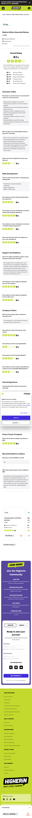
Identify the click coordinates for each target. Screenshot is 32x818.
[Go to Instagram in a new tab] (7, 799)
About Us (6, 767)
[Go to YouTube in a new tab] (14, 799)
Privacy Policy (7, 756)
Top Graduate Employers (10, 709)
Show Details (23, 413)
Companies (7, 702)
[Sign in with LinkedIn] (16, 667)
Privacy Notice (22, 680)
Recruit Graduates (8, 739)
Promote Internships (9, 733)
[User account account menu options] (29, 8)
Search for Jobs (8, 696)
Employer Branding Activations (12, 745)
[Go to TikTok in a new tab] (10, 799)
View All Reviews (9, 814)
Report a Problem (8, 725)
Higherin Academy (9, 770)
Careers (6, 773)
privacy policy (26, 405)
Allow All (16, 417)
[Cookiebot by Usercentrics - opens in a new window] (23, 394)
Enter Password (8, 653)
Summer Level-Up (8, 715)
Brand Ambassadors (9, 742)
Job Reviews (7, 699)
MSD (5, 35)
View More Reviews (9, 545)
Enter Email (7, 644)
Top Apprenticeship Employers (12, 706)
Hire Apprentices (8, 736)
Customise (15, 422)
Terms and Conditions (9, 753)
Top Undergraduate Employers (12, 712)
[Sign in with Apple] (21, 667)
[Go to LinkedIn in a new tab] (4, 799)
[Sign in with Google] (11, 667)
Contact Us (7, 722)
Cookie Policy (7, 759)
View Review (8, 535)
